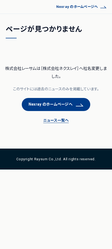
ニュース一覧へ (56, 120)
